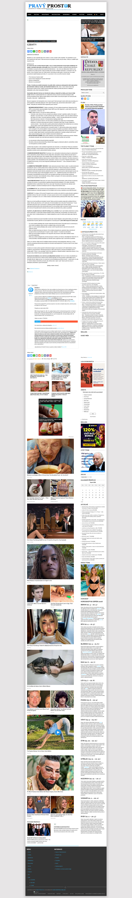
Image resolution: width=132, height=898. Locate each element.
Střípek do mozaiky (86, 549)
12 (89, 492)
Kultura (81, 14)
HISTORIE (33, 882)
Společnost (45, 14)
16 (103, 492)
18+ (97, 14)
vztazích (99, 614)
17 (82, 495)
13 (92, 492)
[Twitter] (31, 295)
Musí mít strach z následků (36, 838)
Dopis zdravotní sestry (87, 159)
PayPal (49, 298)
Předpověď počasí (93, 229)
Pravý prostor (40, 889)
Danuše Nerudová (88, 398)
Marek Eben (86, 409)
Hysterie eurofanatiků (62, 827)
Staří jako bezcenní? (86, 541)
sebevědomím (90, 618)
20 (92, 495)
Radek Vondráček (88, 394)
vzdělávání (86, 767)
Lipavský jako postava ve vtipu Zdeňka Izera (91, 543)
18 (86, 495)
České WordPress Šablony (59, 889)
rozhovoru (85, 652)
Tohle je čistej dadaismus (87, 166)
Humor (74, 14)
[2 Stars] (35, 359)
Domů (29, 14)
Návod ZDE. (64, 347)
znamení (99, 666)
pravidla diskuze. (60, 328)
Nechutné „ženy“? (86, 169)
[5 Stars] (40, 359)
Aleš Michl (86, 407)
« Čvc (82, 501)
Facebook (82, 99)
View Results (93, 416)
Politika (36, 14)
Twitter (88, 99)
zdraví (101, 619)
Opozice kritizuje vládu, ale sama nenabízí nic (91, 533)
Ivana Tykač (86, 406)
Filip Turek (86, 400)
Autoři (56, 863)
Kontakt (57, 857)
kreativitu (99, 608)
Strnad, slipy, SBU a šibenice (88, 172)
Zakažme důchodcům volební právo (89, 554)
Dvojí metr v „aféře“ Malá (87, 156)
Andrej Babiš (87, 404)
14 (96, 492)
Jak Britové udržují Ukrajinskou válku (90, 528)
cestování (90, 652)
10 (82, 492)
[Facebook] (30, 295)
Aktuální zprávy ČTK (89, 232)
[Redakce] (30, 292)
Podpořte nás (58, 854)
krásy (101, 722)
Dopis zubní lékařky (86, 556)
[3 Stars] (37, 359)
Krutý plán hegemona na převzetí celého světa (92, 538)
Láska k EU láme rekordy (87, 510)
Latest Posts (34, 285)
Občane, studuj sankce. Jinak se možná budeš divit (93, 546)
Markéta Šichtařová (34, 268)
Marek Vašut (87, 402)
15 (99, 492)
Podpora (89, 14)
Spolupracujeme (59, 866)
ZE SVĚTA (33, 879)
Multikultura (56, 14)
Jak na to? (54, 325)
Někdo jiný (86, 411)
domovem (83, 674)
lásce (89, 633)
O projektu (57, 860)
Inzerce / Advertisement (60, 852)
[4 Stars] (38, 359)
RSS (85, 99)
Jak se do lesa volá (86, 523)
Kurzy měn (90, 357)
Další (101, 14)
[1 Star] (34, 359)
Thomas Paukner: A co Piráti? (88, 162)
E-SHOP (32, 885)
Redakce (37, 41)
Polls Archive (85, 419)
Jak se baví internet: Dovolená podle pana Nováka (92, 148)
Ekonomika (66, 14)
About (29, 285)
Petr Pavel (86, 396)
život (86, 688)
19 (89, 495)
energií (84, 618)
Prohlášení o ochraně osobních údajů (63, 869)
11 (86, 492)
